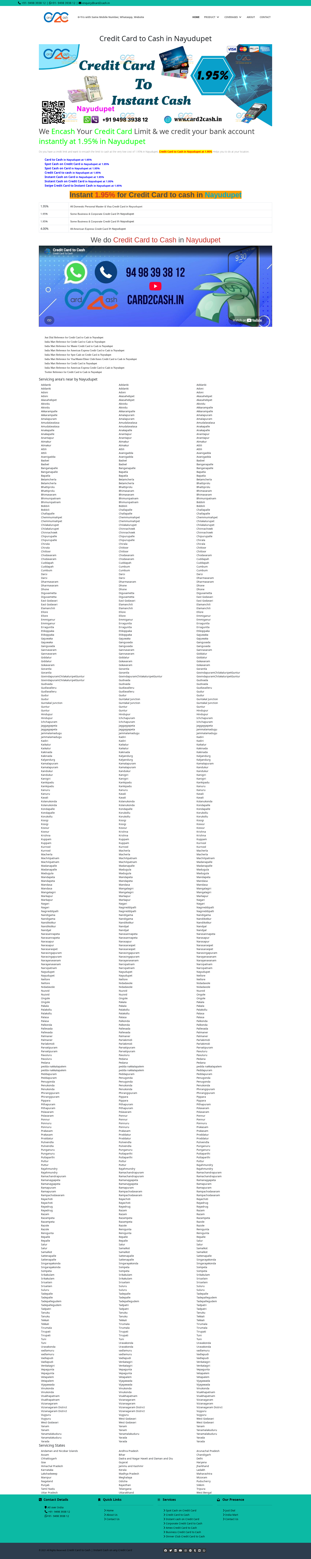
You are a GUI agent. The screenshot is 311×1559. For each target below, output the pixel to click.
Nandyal (124, 926)
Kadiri (122, 737)
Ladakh (201, 1470)
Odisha (123, 1481)
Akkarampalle (205, 407)
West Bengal (204, 1492)
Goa (43, 1462)
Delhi (200, 1458)
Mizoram (202, 1477)
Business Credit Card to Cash (183, 1532)
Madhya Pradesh (129, 1473)
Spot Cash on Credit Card (181, 1510)
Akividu (45, 403)
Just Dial (230, 1510)
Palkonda (124, 1021)
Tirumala (124, 1324)
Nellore (201, 975)
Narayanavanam (206, 956)
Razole (200, 1221)
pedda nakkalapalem (53, 1066)
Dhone (123, 585)
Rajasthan (125, 1485)
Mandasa (202, 881)
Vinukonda (47, 1388)
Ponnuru (46, 1123)
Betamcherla (48, 479)
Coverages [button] (231, 17)
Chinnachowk (127, 528)
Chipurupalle (49, 536)
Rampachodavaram (130, 1191)
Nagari (201, 899)
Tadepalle (47, 1293)
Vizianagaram (127, 1399)
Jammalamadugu (207, 729)
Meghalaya (125, 1477)
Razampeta (48, 1218)
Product (210, 17)
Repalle (45, 1237)
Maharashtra (204, 1473)
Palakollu (46, 1009)
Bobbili (201, 502)
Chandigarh (204, 1454)
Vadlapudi (203, 1354)
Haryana (202, 1462)
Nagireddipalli (127, 907)
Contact (265, 17)
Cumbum (124, 566)
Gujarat (123, 1462)
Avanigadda (126, 453)
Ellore (44, 612)
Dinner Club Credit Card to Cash (185, 1536)
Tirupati (46, 1331)
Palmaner (202, 1032)
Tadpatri (124, 1305)
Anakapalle (203, 426)
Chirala (201, 540)
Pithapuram (48, 1104)
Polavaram (203, 1108)
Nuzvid (45, 990)
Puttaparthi (125, 1153)
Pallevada (47, 1028)
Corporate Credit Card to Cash (184, 1523)
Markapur (47, 896)
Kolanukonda (49, 801)
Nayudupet (48, 971)
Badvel (45, 460)
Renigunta (125, 1229)
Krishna (123, 831)
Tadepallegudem (207, 1297)
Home (195, 17)
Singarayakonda (206, 1259)
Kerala (123, 1470)
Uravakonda (126, 1343)
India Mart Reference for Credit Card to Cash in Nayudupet (75, 341)
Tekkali (201, 1316)
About (251, 17)
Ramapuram (204, 1184)
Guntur (45, 706)
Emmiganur (204, 615)
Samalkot (124, 1248)
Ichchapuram (127, 718)
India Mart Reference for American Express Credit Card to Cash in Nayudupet (84, 350)
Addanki (46, 384)
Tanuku (45, 1312)
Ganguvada (126, 642)
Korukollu (124, 812)
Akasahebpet (126, 396)
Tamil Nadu (48, 1488)
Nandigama (48, 915)
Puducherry (204, 1481)
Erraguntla (125, 623)
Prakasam (202, 1127)
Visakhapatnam (206, 1392)
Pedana (123, 1059)
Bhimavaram (126, 490)
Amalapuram (126, 415)
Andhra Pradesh (128, 1451)
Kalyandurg (126, 756)
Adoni (200, 388)
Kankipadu (47, 782)
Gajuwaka (202, 634)
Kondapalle (203, 805)
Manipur (46, 1477)
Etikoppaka (47, 631)
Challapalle (125, 509)
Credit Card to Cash (178, 1514)
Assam (45, 1454)
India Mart (231, 1514)
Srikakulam (47, 1274)
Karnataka (47, 1470)
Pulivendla (47, 1142)
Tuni (199, 1335)
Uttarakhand (126, 1492)
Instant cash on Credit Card (182, 1519)
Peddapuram (204, 1070)
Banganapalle (205, 464)
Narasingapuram (51, 953)
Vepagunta (47, 1369)
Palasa (200, 1013)
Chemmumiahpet (51, 517)
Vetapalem (203, 1373)
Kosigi (44, 820)
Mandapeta (48, 877)
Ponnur (123, 1115)
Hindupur (202, 710)
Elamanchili (126, 604)
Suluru (123, 1286)
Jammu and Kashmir (131, 1466)
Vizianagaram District (54, 1407)
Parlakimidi (125, 1040)
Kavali (122, 793)
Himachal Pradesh (52, 1466)
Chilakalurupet (205, 521)
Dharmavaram (205, 578)
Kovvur (201, 824)
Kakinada (202, 748)
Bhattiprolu (203, 483)
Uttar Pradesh (49, 1492)
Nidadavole (125, 983)
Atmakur (46, 441)
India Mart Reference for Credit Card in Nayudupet (71, 363)
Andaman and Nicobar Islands (59, 1451)
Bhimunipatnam (51, 498)
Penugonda (126, 1077)
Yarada (123, 1437)
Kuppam (46, 839)
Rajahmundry (205, 1165)
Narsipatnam (127, 964)
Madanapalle (204, 862)
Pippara (123, 1096)
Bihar (122, 1454)
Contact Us (113, 1519)
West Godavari (127, 1418)
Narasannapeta (50, 934)
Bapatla (123, 472)
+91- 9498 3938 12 (34, 3)
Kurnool (201, 843)
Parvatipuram (49, 1047)
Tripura (201, 1488)
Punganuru (203, 1146)
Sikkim (200, 1485)
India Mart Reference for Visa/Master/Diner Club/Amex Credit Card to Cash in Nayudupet (91, 359)
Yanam (45, 1426)
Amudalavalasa (50, 422)
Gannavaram (49, 650)
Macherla (124, 850)
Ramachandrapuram (131, 1172)
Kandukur (202, 767)
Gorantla (46, 668)
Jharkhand (203, 1466)
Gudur (200, 691)
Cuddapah (203, 559)
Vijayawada (125, 1380)
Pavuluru (202, 1051)
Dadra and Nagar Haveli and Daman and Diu (146, 1458)
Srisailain (202, 1278)
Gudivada (124, 680)
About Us (112, 1514)
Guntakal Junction (129, 699)
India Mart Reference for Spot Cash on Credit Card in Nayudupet (78, 354)
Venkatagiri (125, 1362)
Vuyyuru (201, 1411)
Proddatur (125, 1134)
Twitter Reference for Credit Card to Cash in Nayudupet (73, 372)
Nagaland (47, 1481)
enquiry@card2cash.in (96, 3)
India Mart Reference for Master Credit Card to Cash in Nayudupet (79, 346)
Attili (199, 445)
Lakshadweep (49, 1473)
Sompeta (124, 1267)
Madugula (125, 869)
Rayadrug (202, 1202)
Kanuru (201, 786)
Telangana (125, 1488)
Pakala (123, 1002)
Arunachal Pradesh (208, 1451)
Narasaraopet (127, 945)
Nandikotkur (204, 918)
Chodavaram (48, 555)
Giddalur (202, 653)
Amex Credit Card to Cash (181, 1527)
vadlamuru (47, 1350)
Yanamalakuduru (207, 1430)
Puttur (45, 1161)
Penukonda (48, 1085)
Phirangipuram (206, 1089)
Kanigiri (123, 775)
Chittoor (124, 547)
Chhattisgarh (49, 1458)
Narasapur (203, 937)
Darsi (44, 574)
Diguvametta (49, 593)
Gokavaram (125, 661)
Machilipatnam (50, 858)
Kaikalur (46, 744)
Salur (200, 1240)
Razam (123, 1210)
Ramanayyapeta (50, 1180)
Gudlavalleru (49, 687)
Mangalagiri (126, 888)
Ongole (201, 994)
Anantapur (125, 434)
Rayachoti (47, 1199)
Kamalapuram (49, 763)
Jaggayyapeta (49, 725)
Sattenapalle (48, 1255)
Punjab (45, 1485)
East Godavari (205, 597)
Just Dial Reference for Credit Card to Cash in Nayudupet (74, 337)
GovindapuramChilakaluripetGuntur (218, 672)
